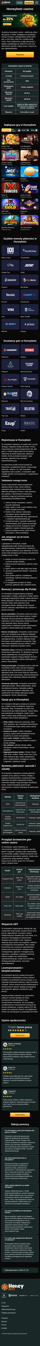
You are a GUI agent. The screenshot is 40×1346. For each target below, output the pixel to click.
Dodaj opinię (20, 1035)
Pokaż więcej (20, 1114)
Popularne (5, 130)
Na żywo (13, 130)
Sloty (32, 130)
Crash (24, 130)
